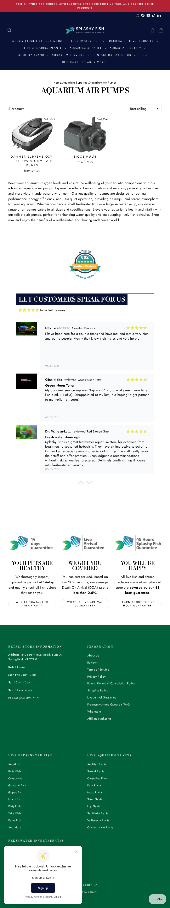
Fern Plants (94, 785)
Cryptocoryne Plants (100, 827)
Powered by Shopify (85, 892)
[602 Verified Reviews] (85, 280)
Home (57, 82)
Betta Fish (55, 41)
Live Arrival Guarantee (101, 697)
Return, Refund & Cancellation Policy (111, 683)
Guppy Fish (15, 792)
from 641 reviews (52, 310)
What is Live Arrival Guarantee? (85, 603)
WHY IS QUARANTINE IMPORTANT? (32, 603)
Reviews (92, 662)
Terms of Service (98, 669)
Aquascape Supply (126, 48)
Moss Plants (94, 792)
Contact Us (102, 55)
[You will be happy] (138, 543)
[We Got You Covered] (85, 543)
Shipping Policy (97, 690)
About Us (124, 55)
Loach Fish (15, 799)
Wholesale (94, 711)
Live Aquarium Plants (43, 48)
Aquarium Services (69, 55)
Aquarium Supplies (86, 48)
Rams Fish (15, 820)
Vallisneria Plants (98, 820)
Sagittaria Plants (97, 813)
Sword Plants (95, 771)
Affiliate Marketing (99, 718)
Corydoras (15, 778)
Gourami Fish (17, 785)
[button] (81, 483)
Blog (143, 55)
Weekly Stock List (27, 41)
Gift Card (70, 62)
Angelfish (14, 764)
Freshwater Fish (86, 41)
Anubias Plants (96, 764)
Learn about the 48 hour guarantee (137, 603)
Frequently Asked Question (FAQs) (109, 704)
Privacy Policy (96, 676)
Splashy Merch (95, 62)
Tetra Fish (14, 813)
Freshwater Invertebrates (131, 41)
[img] (29, 310)
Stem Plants (94, 799)
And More (14, 827)
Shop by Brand (32, 55)
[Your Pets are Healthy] (32, 543)
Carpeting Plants (98, 778)
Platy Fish (14, 806)
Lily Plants (93, 806)
